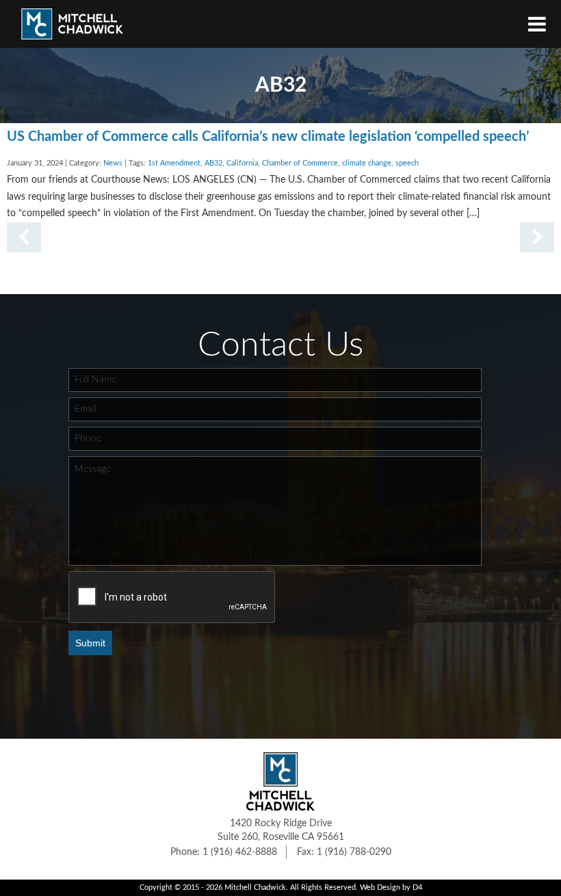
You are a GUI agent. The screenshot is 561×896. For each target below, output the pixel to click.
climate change (366, 163)
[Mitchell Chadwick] (72, 27)
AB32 (213, 163)
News (112, 163)
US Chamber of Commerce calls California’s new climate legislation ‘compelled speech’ (268, 137)
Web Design (380, 887)
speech (407, 163)
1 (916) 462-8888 (240, 852)
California (242, 163)
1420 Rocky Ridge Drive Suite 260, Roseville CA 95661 (281, 830)
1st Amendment (174, 163)
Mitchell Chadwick (255, 887)
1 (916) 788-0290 (354, 852)
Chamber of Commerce (300, 163)
